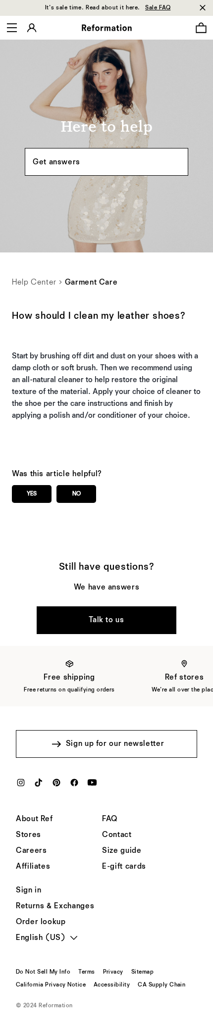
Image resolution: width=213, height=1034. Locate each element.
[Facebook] (74, 785)
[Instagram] (21, 785)
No (76, 494)
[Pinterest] (56, 785)
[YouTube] (92, 785)
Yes (32, 494)
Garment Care (91, 283)
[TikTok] (39, 785)
